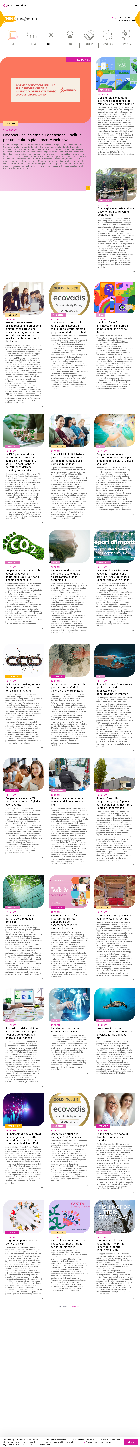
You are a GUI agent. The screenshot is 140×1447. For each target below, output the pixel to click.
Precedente (63, 1307)
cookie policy (79, 1442)
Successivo (76, 1307)
